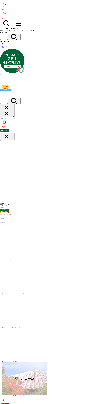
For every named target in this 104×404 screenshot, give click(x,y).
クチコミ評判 (2, 218)
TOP (2, 397)
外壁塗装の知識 (3, 222)
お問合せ (3, 400)
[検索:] (4, 39)
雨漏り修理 (4, 4)
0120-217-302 (6, 207)
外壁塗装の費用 (3, 221)
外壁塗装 (4, 3)
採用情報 (3, 399)
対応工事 (3, 2)
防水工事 (4, 122)
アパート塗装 (5, 123)
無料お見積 (2, 225)
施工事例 (3, 7)
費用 (4, 127)
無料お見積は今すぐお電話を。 (4, 403)
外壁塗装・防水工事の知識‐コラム (7, 46)
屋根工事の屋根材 (3, 217)
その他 (3, 47)
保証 (2, 8)
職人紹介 (3, 6)
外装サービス (4, 43)
